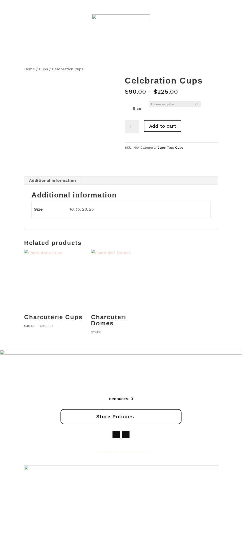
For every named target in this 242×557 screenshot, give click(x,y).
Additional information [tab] (52, 180)
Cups (43, 69)
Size (137, 108)
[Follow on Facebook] (116, 434)
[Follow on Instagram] (126, 434)
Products (118, 399)
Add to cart (162, 126)
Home (29, 69)
